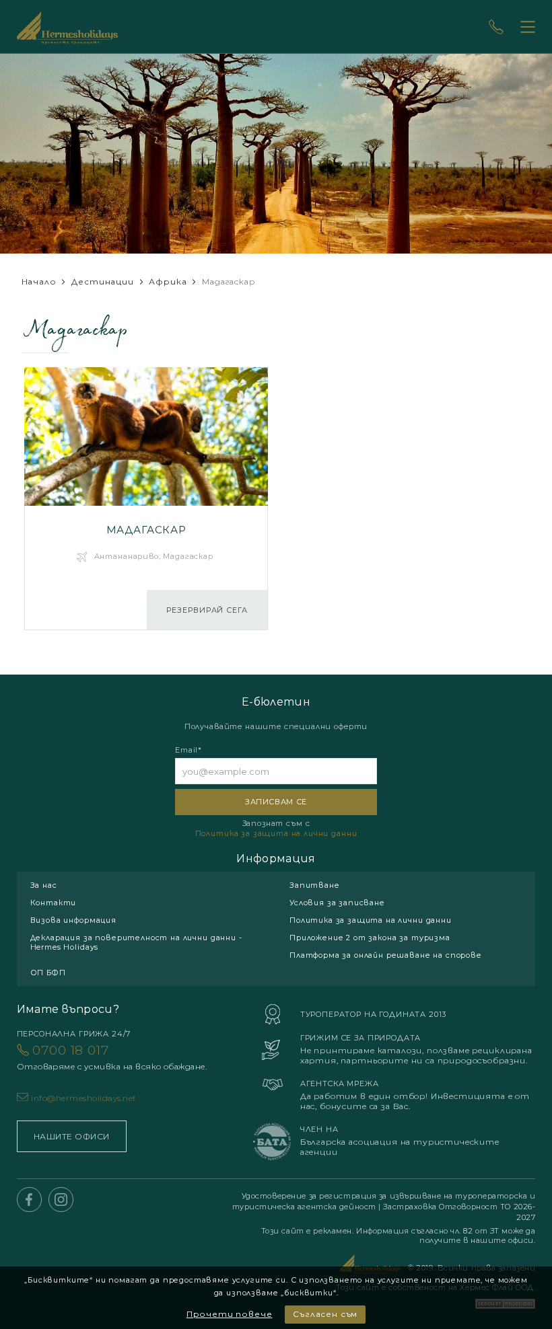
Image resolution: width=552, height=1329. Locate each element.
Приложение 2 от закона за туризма (369, 937)
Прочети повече (229, 1314)
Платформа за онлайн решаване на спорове (385, 955)
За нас (43, 885)
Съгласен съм (325, 1314)
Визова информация (73, 920)
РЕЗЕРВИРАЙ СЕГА (207, 610)
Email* (188, 750)
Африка (167, 281)
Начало (39, 281)
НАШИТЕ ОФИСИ (72, 1136)
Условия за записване (337, 902)
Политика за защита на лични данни (276, 833)
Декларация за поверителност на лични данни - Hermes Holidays (136, 942)
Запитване (314, 885)
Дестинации (102, 281)
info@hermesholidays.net (83, 1098)
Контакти (53, 902)
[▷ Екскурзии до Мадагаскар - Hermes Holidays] (146, 498)
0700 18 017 (112, 1056)
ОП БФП (48, 972)
